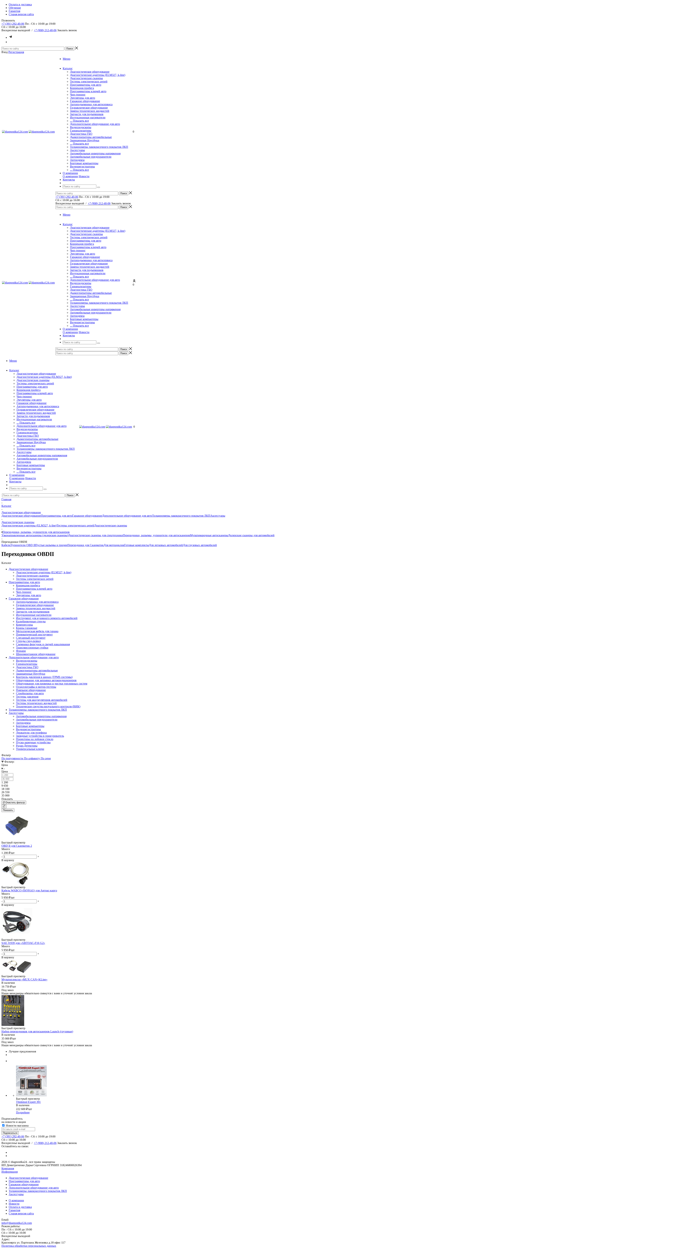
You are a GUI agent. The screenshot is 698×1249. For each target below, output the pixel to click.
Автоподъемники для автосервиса (91, 104)
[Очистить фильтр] (4, 806)
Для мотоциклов (114, 545)
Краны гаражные (26, 627)
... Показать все (79, 120)
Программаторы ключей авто (88, 91)
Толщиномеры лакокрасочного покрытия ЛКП (99, 146)
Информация (9, 1171)
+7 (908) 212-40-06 (45, 30)
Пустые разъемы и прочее (51, 545)
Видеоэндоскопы (80, 127)
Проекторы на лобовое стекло (34, 739)
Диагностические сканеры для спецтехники (95, 535)
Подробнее (23, 1112)
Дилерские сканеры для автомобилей (251, 535)
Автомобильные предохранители (90, 156)
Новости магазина (17, 1125)
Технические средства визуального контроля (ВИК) (48, 706)
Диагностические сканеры (86, 78)
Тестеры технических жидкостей (36, 703)
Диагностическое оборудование (89, 71)
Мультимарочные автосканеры (209, 535)
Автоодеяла (77, 160)
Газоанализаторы (80, 130)
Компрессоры (24, 624)
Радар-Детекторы (26, 745)
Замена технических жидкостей (89, 110)
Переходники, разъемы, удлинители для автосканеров (156, 535)
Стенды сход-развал (28, 641)
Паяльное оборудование (31, 690)
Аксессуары (77, 150)
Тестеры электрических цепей (88, 81)
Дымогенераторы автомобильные (91, 137)
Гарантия (14, 1210)
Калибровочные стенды (31, 621)
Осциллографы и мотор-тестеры (36, 686)
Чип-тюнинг (78, 94)
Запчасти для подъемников (86, 114)
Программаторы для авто (85, 84)
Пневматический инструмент (34, 634)
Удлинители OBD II (23, 545)
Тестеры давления (27, 696)
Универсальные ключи (30, 748)
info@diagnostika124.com (16, 1222)
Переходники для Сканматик (85, 545)
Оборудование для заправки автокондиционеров (46, 680)
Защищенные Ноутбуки (84, 140)
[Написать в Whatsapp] (10, 41)
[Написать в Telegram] (10, 37)
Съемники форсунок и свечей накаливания (43, 644)
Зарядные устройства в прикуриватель (40, 735)
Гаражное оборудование (85, 101)
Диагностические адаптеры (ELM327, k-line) (97, 74)
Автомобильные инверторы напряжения (95, 153)
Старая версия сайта (21, 1213)
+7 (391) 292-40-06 (12, 23)
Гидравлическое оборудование (89, 107)
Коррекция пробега (82, 88)
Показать (8, 810)
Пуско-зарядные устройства (33, 742)
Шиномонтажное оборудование (35, 654)
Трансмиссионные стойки (32, 647)
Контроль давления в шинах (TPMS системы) (44, 677)
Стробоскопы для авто (30, 693)
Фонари (21, 650)
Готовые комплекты (136, 545)
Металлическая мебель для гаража (37, 631)
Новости (84, 176)
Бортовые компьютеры (84, 163)
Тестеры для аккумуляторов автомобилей (41, 699)
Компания (7, 1168)
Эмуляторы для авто (82, 97)
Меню (66, 58)
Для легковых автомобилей (166, 545)
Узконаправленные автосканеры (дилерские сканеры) (34, 535)
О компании (70, 176)
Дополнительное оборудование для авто (95, 124)
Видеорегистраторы (82, 166)
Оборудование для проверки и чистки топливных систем (51, 683)
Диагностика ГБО (81, 133)
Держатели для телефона (31, 732)
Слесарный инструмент (30, 637)
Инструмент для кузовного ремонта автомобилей (46, 618)
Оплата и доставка (20, 1206)
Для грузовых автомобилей (200, 545)
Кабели (6, 545)
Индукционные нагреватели (87, 117)
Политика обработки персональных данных (28, 1245)
